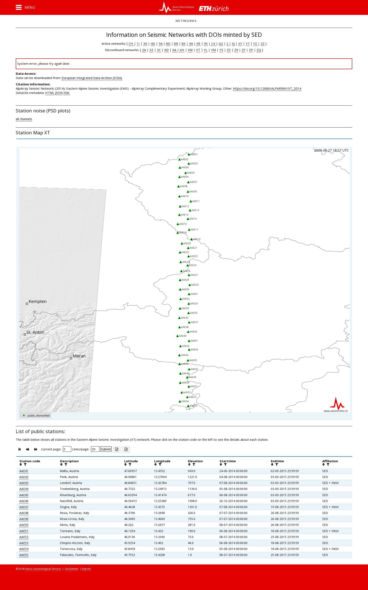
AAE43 (23, 483)
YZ (255, 43)
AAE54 (23, 549)
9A (190, 43)
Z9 (236, 50)
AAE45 (23, 495)
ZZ (262, 43)
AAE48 (23, 513)
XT (198, 50)
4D (153, 43)
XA (174, 50)
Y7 (248, 43)
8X (183, 43)
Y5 (221, 50)
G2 (221, 43)
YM (213, 50)
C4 (213, 43)
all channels (24, 119)
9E (198, 43)
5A (160, 43)
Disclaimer (71, 569)
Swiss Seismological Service (43, 569)
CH (131, 43)
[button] (25, 7)
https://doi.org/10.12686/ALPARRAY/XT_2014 (267, 88)
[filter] (25, 464)
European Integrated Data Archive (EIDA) (92, 78)
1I (138, 43)
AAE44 (23, 489)
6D (166, 50)
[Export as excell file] (116, 449)
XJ (233, 43)
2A (144, 50)
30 (145, 43)
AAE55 (23, 555)
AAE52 (23, 537)
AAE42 (23, 477)
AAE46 (23, 501)
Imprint (86, 569)
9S (206, 43)
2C (159, 50)
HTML (49, 92)
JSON (59, 92)
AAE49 (23, 519)
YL (205, 50)
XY (240, 43)
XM (190, 50)
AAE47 (23, 507)
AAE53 (23, 543)
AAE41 (23, 471)
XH (181, 50)
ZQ (259, 50)
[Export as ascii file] (126, 449)
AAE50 (23, 525)
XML (66, 92)
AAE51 (23, 531)
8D (168, 43)
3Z (151, 50)
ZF (243, 50)
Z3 (229, 50)
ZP (251, 50)
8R (176, 43)
